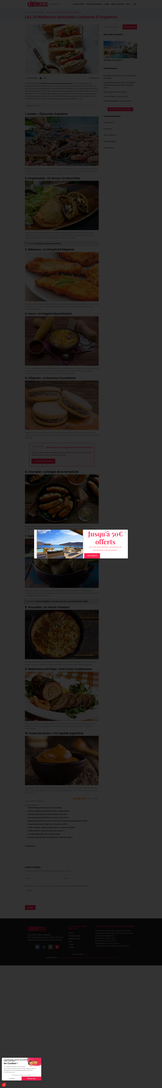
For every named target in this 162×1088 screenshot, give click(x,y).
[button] (4, 1085)
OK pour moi (31, 1078)
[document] (81, 544)
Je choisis (12, 1078)
